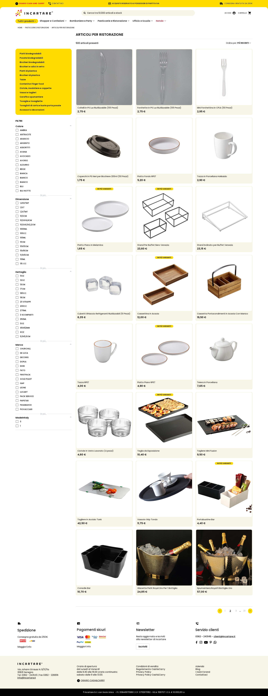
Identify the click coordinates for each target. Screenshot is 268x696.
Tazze (23, 79)
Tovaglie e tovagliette (31, 101)
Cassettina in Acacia (148, 313)
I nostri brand (202, 672)
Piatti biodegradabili (30, 53)
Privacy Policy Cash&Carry (150, 674)
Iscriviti (142, 646)
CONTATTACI (57, 3)
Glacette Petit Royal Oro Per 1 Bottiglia (157, 588)
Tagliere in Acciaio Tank (89, 519)
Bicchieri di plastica (30, 75)
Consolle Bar (83, 588)
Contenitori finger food (32, 83)
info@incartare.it (26, 677)
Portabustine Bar (206, 519)
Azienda (199, 666)
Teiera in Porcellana (207, 382)
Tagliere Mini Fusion (207, 450)
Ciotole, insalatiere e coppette (36, 88)
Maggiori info (24, 646)
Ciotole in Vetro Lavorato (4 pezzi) (95, 450)
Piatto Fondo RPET (146, 176)
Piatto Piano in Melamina (90, 244)
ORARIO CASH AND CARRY (31, 3)
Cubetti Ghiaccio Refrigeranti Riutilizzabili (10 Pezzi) (103, 313)
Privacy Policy (143, 672)
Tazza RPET (83, 382)
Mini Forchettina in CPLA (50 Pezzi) (214, 107)
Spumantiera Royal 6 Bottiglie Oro (214, 588)
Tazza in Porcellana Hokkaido (212, 176)
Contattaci (201, 674)
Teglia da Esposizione (148, 450)
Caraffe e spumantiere (31, 96)
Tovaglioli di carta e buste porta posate (40, 105)
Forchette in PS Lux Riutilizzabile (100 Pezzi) (159, 107)
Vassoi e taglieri (28, 92)
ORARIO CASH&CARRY (93, 680)
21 (244, 610)
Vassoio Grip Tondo (147, 519)
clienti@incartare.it (224, 636)
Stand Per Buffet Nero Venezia (153, 244)
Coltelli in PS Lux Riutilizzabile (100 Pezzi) (97, 107)
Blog (197, 669)
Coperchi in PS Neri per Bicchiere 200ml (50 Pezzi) (102, 176)
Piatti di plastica (28, 70)
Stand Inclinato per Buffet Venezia (215, 244)
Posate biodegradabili (31, 58)
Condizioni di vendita (147, 666)
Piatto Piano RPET (146, 382)
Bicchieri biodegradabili (32, 62)
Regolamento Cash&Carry (150, 669)
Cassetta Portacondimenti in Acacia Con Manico (222, 313)
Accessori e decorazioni (32, 109)
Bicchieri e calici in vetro (32, 66)
